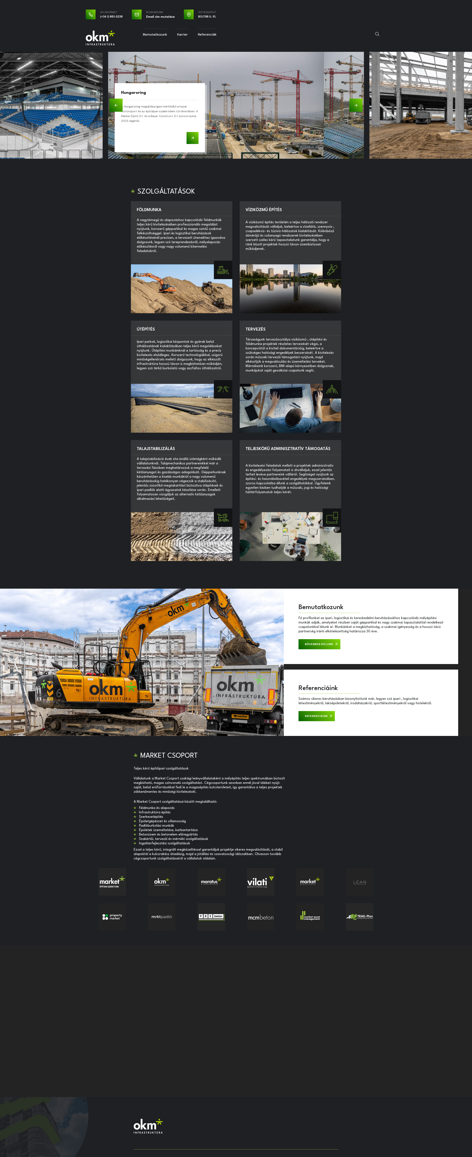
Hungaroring (133, 93)
